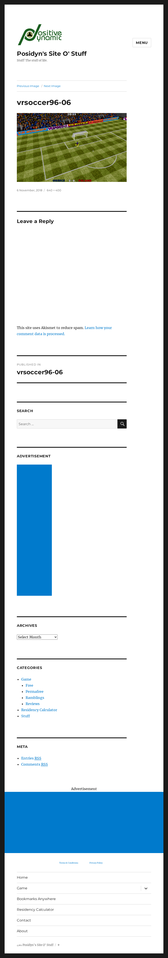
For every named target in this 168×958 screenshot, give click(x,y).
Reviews (33, 704)
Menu (142, 43)
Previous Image (28, 86)
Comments (34, 764)
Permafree (35, 691)
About (22, 931)
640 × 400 (54, 190)
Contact (24, 920)
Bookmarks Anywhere (36, 899)
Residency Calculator (39, 710)
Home (22, 877)
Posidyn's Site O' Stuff (52, 53)
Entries (31, 758)
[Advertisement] (35, 530)
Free (29, 685)
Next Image (52, 86)
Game (26, 679)
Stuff (25, 716)
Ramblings (35, 697)
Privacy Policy (96, 863)
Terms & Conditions (68, 863)
